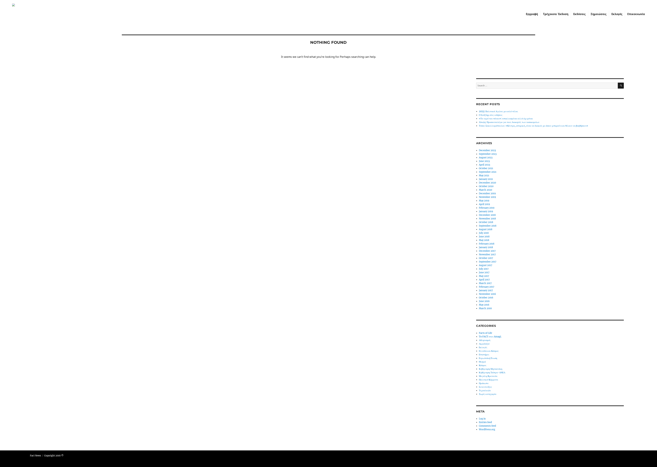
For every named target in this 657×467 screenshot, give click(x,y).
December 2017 (487, 250)
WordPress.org (487, 429)
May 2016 (484, 304)
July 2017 (484, 268)
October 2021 (486, 168)
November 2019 (487, 197)
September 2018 (487, 225)
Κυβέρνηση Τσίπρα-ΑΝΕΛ (492, 372)
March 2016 (485, 308)
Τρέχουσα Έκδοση (555, 14)
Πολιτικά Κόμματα (488, 379)
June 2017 (484, 272)
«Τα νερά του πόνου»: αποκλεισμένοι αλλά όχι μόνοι (506, 118)
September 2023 (488, 154)
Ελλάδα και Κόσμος (489, 351)
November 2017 (487, 254)
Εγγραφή (532, 14)
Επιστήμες (484, 354)
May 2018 (484, 240)
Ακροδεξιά (484, 343)
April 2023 (484, 164)
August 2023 (485, 157)
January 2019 (486, 211)
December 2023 (487, 150)
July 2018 (484, 233)
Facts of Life (485, 333)
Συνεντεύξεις (485, 386)
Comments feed (487, 425)
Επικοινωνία (636, 14)
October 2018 (486, 222)
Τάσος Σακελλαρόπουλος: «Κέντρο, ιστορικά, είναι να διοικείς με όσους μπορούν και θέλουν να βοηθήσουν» (533, 125)
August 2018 (485, 229)
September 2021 (487, 171)
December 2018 (487, 215)
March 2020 (485, 189)
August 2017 (485, 265)
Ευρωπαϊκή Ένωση (488, 358)
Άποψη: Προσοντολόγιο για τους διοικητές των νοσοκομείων (509, 122)
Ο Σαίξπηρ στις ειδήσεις (491, 115)
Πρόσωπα (483, 383)
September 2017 (487, 261)
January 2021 (486, 179)
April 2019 (484, 204)
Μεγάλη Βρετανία (488, 376)
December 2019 (487, 193)
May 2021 (484, 175)
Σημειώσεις (599, 14)
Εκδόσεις (579, 14)
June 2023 (484, 161)
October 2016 (486, 297)
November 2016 (487, 294)
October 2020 (486, 186)
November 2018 (487, 218)
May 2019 (484, 200)
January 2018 (486, 247)
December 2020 (487, 182)
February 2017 (486, 286)
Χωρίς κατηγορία (487, 394)
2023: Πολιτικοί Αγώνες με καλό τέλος (498, 111)
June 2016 (484, 301)
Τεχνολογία (485, 390)
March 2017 (485, 283)
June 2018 (484, 236)
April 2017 (484, 279)
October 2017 (486, 258)
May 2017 (484, 276)
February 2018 (486, 243)
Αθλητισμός (485, 340)
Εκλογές (616, 14)
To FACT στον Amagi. (490, 336)
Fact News (35, 455)
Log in (482, 418)
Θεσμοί (482, 361)
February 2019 (486, 207)
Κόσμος (482, 365)
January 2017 (486, 290)
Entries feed (485, 422)
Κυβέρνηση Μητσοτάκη (490, 368)
